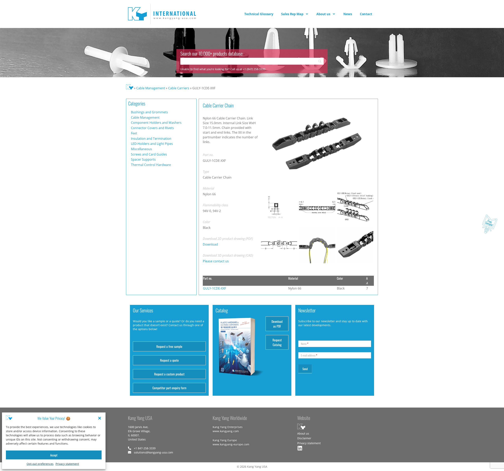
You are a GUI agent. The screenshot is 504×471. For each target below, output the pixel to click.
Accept (53, 455)
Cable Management (150, 88)
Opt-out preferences (40, 464)
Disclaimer (304, 438)
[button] (100, 418)
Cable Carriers (178, 88)
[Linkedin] (299, 448)
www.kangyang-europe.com (231, 444)
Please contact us (216, 261)
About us (323, 14)
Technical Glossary (258, 14)
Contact (366, 14)
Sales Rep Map (292, 14)
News (347, 14)
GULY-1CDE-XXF (214, 288)
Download (210, 244)
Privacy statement (67, 464)
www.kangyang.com (226, 431)
